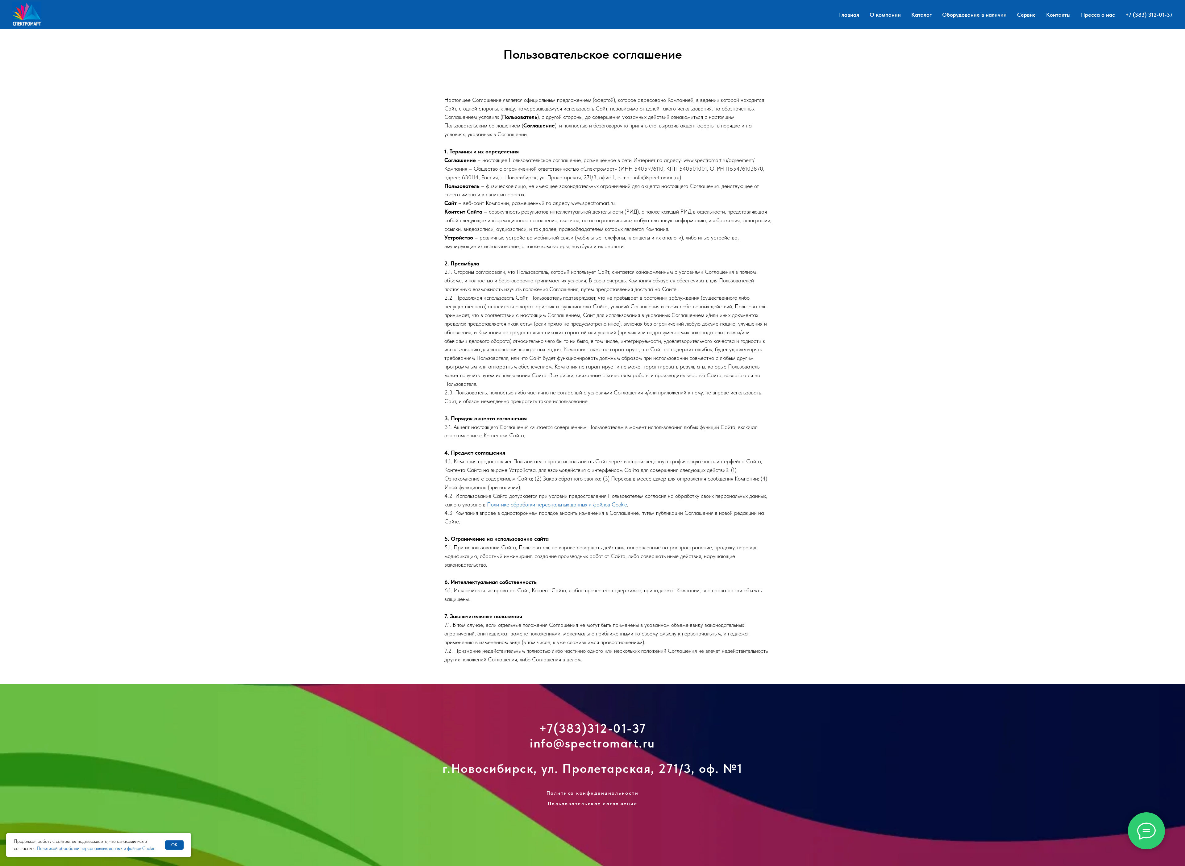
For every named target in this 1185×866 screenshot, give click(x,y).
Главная (849, 14)
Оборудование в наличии (974, 14)
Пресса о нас (1098, 14)
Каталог (921, 14)
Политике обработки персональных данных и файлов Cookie (557, 504)
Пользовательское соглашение (593, 803)
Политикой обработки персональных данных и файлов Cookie (96, 848)
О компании (885, 14)
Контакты (1058, 14)
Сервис (1026, 14)
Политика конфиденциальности (593, 793)
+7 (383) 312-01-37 (1149, 14)
